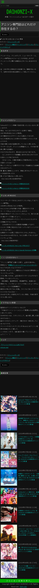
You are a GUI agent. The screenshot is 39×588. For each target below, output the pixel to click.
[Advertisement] (19, 96)
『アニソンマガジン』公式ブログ (12, 345)
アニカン (31, 44)
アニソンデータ (13, 42)
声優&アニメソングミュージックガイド (22, 265)
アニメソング (21, 44)
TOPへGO (23, 586)
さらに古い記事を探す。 (19, 580)
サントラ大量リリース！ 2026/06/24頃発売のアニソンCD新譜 (28, 568)
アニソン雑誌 (11, 44)
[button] (3, 2)
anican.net (4, 347)
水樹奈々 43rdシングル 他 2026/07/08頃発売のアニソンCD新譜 (28, 512)
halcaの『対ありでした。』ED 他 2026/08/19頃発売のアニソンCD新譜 (28, 402)
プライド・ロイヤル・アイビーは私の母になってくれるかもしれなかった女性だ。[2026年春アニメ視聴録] (28, 532)
